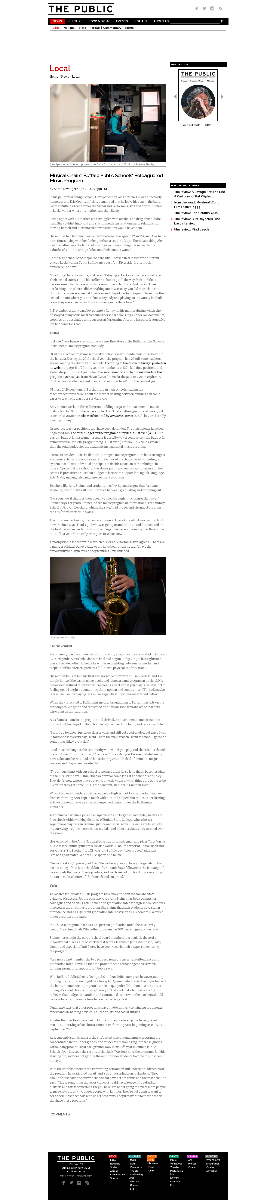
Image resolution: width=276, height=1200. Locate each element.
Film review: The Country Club (196, 213)
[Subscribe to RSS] (219, 9)
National (69, 27)
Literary (134, 1181)
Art (190, 1160)
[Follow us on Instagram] (212, 9)
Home (54, 76)
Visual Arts (136, 1167)
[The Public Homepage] (85, 9)
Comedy (135, 1185)
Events (122, 21)
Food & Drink (99, 21)
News (57, 21)
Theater (134, 1171)
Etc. (132, 1189)
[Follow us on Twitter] (204, 9)
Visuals (140, 21)
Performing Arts (136, 1176)
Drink (151, 1170)
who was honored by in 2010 (110, 416)
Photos (192, 1163)
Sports (129, 27)
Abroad (95, 27)
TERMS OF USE (67, 1176)
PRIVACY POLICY (84, 1176)
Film (132, 1163)
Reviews (153, 1163)
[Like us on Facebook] (197, 9)
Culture (75, 21)
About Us (161, 21)
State (82, 27)
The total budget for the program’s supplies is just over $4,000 (114, 433)
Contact (211, 1167)
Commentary (112, 27)
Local (56, 27)
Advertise (211, 1171)
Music (133, 1160)
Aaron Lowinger (65, 189)
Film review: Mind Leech (191, 229)
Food (151, 1167)
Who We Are (213, 1160)
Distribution (212, 1163)
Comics (192, 1167)
